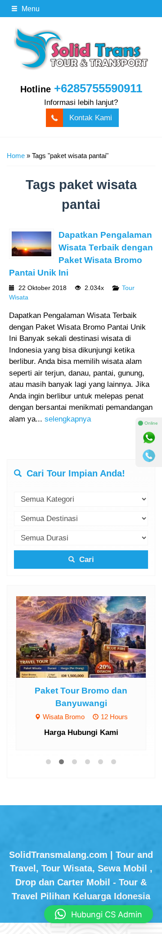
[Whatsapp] (149, 437)
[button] (98, 914)
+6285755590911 (98, 88)
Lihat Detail (89, 636)
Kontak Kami (90, 117)
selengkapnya (68, 419)
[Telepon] (149, 455)
